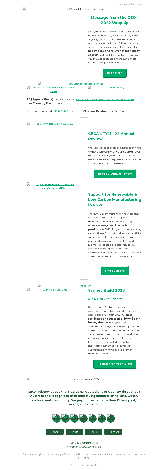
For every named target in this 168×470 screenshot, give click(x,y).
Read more (114, 73)
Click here (136, 4)
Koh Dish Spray (64, 111)
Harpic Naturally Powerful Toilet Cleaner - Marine (105, 99)
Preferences (76, 465)
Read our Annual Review (115, 173)
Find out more (115, 270)
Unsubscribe (91, 465)
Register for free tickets (115, 363)
